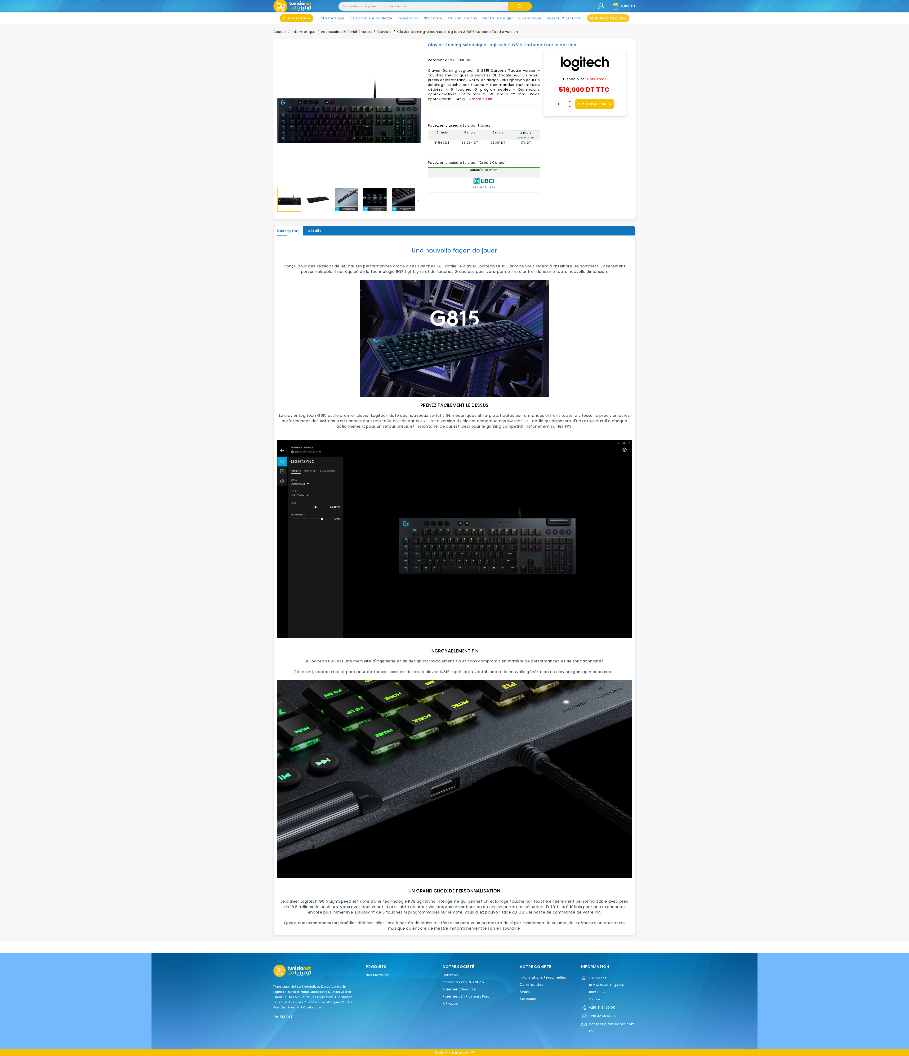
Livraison (450, 975)
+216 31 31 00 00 (602, 1007)
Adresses (528, 998)
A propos (450, 1003)
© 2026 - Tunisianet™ (454, 1052)
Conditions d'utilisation (463, 982)
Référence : (438, 60)
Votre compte (535, 967)
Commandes (532, 984)
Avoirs (525, 991)
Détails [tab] (314, 230)
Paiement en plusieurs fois (466, 996)
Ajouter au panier (594, 104)
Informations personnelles (543, 977)
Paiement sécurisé (459, 989)
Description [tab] (288, 230)
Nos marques (377, 975)
